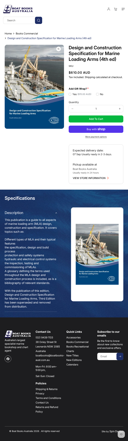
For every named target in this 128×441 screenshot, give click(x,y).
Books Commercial (27, 33)
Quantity (74, 102)
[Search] (38, 20)
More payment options (96, 136)
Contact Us (42, 402)
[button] (122, 9)
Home (8, 33)
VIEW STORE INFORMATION (89, 178)
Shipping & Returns (46, 389)
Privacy (40, 393)
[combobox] (22, 20)
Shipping (90, 77)
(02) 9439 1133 (44, 337)
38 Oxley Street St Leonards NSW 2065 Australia (48, 346)
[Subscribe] (119, 356)
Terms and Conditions (48, 398)
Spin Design (116, 431)
